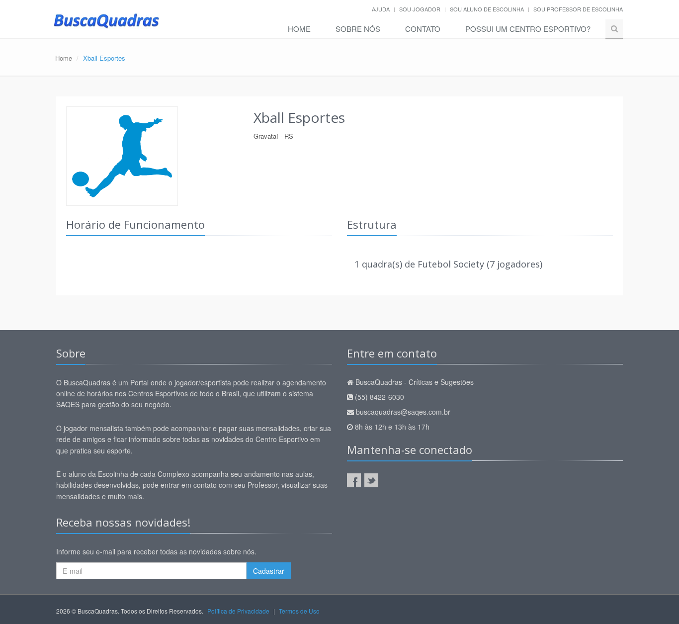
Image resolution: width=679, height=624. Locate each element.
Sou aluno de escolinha (487, 9)
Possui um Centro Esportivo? (528, 28)
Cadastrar (268, 571)
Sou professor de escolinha (578, 9)
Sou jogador (419, 9)
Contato (422, 28)
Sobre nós (358, 28)
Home (299, 28)
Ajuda (381, 9)
